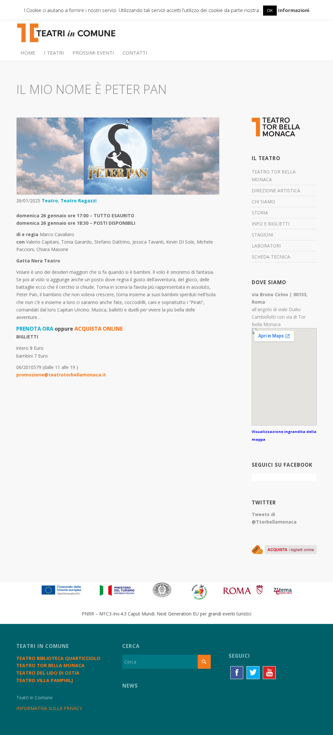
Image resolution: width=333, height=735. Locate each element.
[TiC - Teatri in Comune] (66, 29)
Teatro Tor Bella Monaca (274, 175)
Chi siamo (263, 201)
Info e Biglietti (270, 224)
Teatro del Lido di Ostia (47, 673)
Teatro (50, 200)
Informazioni (293, 10)
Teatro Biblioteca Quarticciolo (58, 658)
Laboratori (266, 246)
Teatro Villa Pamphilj (44, 680)
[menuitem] (28, 52)
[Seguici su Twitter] (253, 672)
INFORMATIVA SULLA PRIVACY (49, 708)
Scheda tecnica (271, 257)
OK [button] (270, 10)
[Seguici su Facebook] (236, 672)
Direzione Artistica (276, 190)
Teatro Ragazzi (78, 200)
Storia (260, 212)
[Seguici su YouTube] (269, 672)
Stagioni (262, 235)
